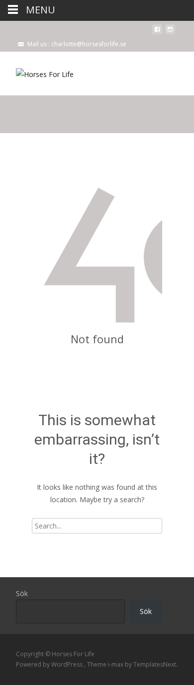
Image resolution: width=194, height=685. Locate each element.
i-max (116, 664)
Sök (22, 593)
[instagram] (170, 33)
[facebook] (157, 33)
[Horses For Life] (37, 71)
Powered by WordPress (50, 664)
